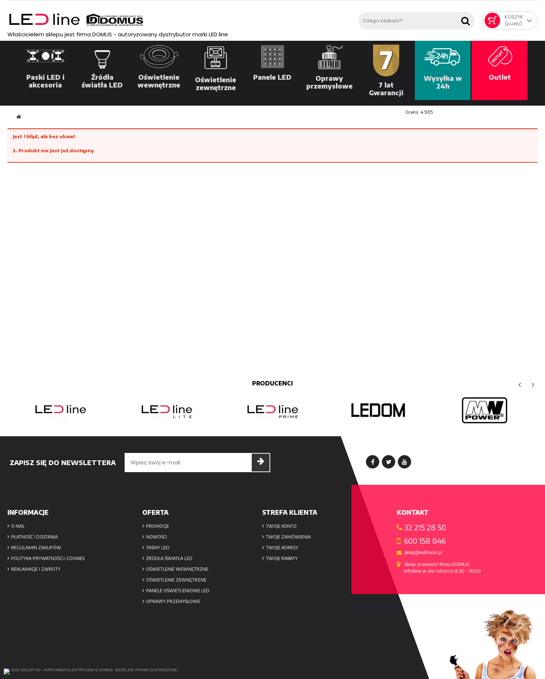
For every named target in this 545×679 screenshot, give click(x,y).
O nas (17, 526)
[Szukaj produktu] (467, 19)
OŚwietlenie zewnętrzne (176, 579)
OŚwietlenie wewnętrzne (177, 569)
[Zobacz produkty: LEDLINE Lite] (166, 410)
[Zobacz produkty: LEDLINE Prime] (272, 410)
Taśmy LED (157, 547)
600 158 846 (425, 540)
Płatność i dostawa (34, 536)
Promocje (157, 526)
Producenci (272, 383)
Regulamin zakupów (36, 547)
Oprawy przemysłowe (173, 601)
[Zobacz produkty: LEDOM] (379, 410)
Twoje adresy (282, 547)
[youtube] (404, 461)
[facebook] (372, 461)
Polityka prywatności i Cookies (48, 558)
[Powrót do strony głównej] (18, 117)
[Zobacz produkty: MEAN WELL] (485, 410)
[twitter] (388, 461)
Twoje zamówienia (288, 536)
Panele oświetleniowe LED (177, 590)
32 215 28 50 (425, 527)
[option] (60, 410)
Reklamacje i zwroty (35, 569)
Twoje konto (281, 526)
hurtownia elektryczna (69, 670)
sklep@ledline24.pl (423, 552)
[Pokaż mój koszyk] (492, 20)
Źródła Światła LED (169, 558)
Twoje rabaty (282, 558)
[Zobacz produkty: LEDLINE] (60, 410)
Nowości (156, 536)
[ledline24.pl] (181, 20)
